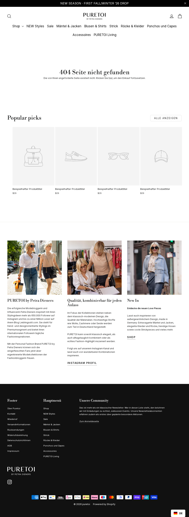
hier (111, 78)
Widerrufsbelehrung (17, 435)
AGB (9, 445)
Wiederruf (12, 419)
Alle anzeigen (166, 118)
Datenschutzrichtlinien (18, 440)
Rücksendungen (15, 430)
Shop (16, 26)
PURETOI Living (105, 35)
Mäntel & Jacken (68, 26)
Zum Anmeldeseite (89, 421)
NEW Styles (35, 26)
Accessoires (82, 35)
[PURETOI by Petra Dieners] (34, 268)
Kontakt (11, 413)
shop (131, 337)
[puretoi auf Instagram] (9, 482)
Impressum (13, 451)
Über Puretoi (13, 408)
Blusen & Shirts (95, 26)
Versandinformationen (18, 424)
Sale (50, 26)
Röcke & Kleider (132, 26)
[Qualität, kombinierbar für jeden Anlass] (94, 268)
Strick (113, 26)
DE (181, 513)
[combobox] (178, 513)
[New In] (154, 268)
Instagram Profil (82, 362)
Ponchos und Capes (162, 26)
